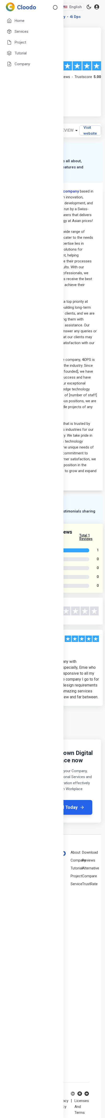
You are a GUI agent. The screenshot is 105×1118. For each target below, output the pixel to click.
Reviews (88, 860)
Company (78, 860)
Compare (89, 876)
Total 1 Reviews (86, 537)
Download (90, 852)
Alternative (90, 868)
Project (76, 876)
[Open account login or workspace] (97, 7)
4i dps (75, 17)
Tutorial (77, 868)
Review (67, 130)
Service (76, 884)
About (75, 852)
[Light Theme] (89, 7)
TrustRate (90, 884)
